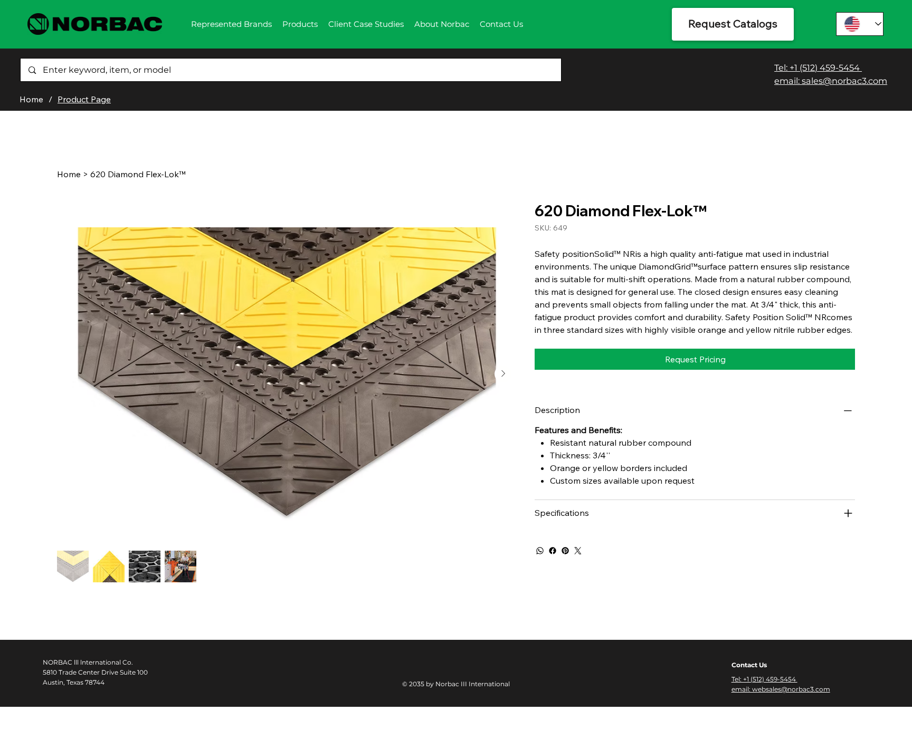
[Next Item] (503, 374)
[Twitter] (578, 550)
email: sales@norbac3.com (830, 80)
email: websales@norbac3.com (781, 689)
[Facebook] (552, 550)
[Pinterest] (565, 550)
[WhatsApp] (540, 550)
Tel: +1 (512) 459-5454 (818, 67)
